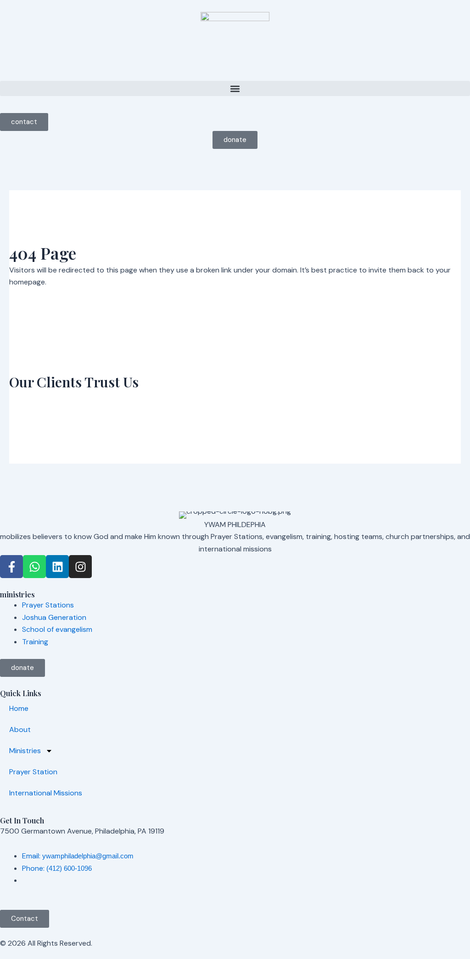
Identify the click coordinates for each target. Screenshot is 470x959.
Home (18, 708)
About (20, 729)
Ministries (25, 750)
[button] (235, 88)
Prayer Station (33, 772)
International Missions (45, 793)
